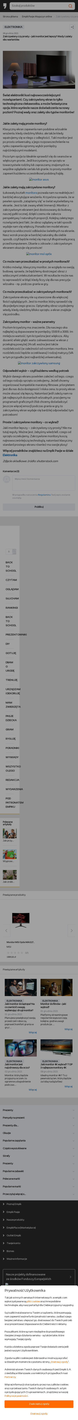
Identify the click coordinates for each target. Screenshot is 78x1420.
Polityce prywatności (16, 1396)
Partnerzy (10, 1377)
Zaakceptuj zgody (39, 1404)
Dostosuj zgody (59, 1362)
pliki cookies (33, 1301)
